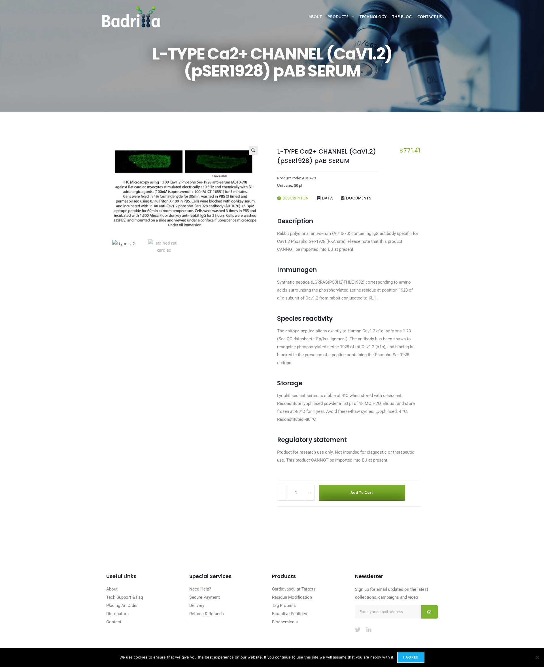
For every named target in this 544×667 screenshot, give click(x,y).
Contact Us (429, 16)
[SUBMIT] (429, 612)
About (315, 16)
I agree (410, 657)
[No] (537, 657)
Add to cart (361, 492)
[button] (253, 150)
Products (338, 16)
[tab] (297, 196)
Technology (373, 16)
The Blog (402, 16)
